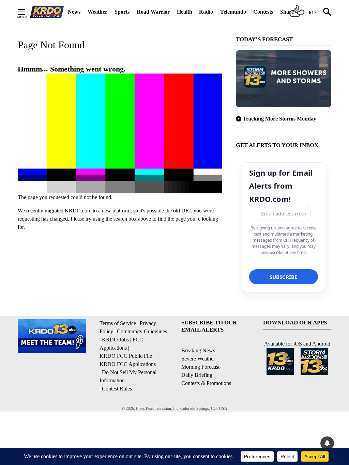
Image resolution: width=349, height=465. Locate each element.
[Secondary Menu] (26, 12)
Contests (263, 12)
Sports (122, 12)
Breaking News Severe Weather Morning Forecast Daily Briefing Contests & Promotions (206, 367)
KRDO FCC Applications (128, 364)
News (74, 12)
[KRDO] (47, 12)
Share (287, 12)
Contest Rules (117, 388)
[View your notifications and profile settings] (327, 443)
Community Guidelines (142, 331)
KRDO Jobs (115, 339)
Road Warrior (153, 12)
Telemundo (233, 12)
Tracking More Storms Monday (279, 119)
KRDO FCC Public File (126, 356)
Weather (97, 12)
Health (184, 12)
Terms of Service (118, 323)
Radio (206, 12)
